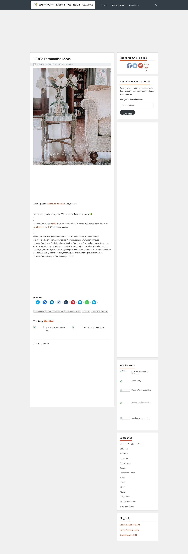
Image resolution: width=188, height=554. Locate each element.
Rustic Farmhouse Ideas (94, 327)
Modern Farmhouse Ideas (141, 390)
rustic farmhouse (100, 311)
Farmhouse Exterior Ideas (141, 418)
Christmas (124, 458)
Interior (123, 487)
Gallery (122, 477)
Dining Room (125, 463)
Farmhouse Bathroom (56, 204)
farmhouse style (73, 311)
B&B (46, 64)
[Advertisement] (94, 34)
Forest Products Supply (129, 530)
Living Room (125, 496)
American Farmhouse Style (131, 444)
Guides (122, 482)
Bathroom (124, 449)
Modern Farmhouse (128, 501)
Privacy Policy (118, 5)
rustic (86, 311)
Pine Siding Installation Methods (140, 372)
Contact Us (134, 5)
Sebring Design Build (128, 535)
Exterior (123, 468)
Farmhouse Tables (127, 472)
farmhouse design (56, 311)
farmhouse (37, 227)
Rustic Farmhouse (66, 64)
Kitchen (123, 492)
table (54, 223)
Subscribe (127, 113)
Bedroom (124, 453)
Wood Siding (136, 380)
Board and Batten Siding (130, 525)
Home (104, 5)
